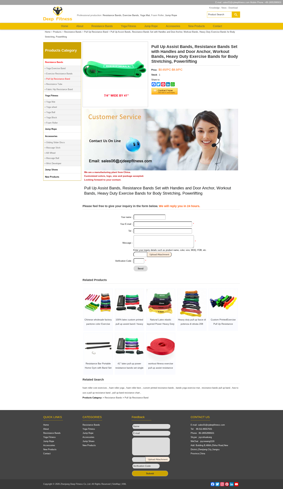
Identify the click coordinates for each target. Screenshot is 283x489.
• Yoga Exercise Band (55, 68)
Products (57, 32)
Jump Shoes (88, 441)
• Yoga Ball (50, 112)
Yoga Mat (145, 15)
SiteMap (116, 484)
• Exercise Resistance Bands (59, 73)
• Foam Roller (51, 123)
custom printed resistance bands (158, 388)
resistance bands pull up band (216, 388)
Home (64, 26)
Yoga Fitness (128, 26)
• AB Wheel (50, 153)
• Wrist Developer (53, 163)
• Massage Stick (52, 147)
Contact (217, 26)
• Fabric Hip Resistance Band (59, 89)
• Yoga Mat (50, 102)
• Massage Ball (52, 158)
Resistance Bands (112, 15)
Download (233, 8)
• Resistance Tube (53, 84)
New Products (196, 26)
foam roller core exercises (95, 388)
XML (124, 484)
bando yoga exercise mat (188, 388)
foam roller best (133, 388)
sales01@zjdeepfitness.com (236, 2)
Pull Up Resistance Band (96, 32)
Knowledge (214, 8)
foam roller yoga (116, 388)
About (79, 26)
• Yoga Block (51, 117)
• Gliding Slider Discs (55, 142)
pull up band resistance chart (126, 393)
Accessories (173, 26)
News (224, 8)
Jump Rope (171, 15)
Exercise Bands (131, 15)
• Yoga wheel (51, 107)
